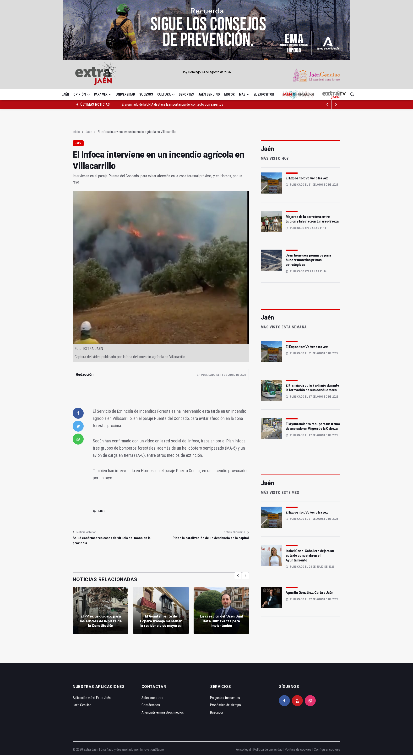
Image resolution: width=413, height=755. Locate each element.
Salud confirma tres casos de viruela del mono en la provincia (112, 540)
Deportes (186, 94)
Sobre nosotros (152, 698)
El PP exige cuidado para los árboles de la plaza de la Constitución (100, 621)
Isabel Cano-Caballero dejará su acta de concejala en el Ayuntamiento (310, 555)
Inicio (76, 132)
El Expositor (264, 94)
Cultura (164, 94)
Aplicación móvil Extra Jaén (92, 698)
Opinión (79, 94)
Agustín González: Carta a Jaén (309, 593)
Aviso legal (243, 749)
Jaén (65, 94)
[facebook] (78, 413)
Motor (229, 94)
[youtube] (297, 700)
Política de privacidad (268, 749)
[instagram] (310, 700)
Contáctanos (150, 705)
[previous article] (336, 104)
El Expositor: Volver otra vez (307, 178)
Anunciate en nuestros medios (162, 712)
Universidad (125, 94)
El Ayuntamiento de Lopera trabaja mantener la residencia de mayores (161, 621)
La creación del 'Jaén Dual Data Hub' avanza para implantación (221, 621)
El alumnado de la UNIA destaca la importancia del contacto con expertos (172, 104)
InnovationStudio (152, 749)
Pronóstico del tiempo (225, 705)
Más (242, 94)
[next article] (327, 104)
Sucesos (146, 94)
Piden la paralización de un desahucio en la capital (211, 538)
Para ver (101, 94)
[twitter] (78, 426)
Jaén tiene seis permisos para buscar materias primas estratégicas (308, 260)
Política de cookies (298, 749)
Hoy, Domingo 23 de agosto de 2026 (206, 72)
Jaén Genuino (209, 94)
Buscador (216, 712)
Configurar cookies (327, 749)
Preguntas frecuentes (225, 698)
